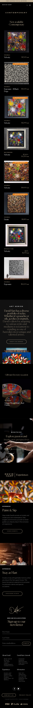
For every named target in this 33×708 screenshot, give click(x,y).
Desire (6, 219)
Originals (7, 55)
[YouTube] (18, 688)
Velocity (7, 57)
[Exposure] (16, 268)
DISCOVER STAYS (12, 593)
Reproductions (9, 248)
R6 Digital (26, 699)
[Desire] (16, 203)
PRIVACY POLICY (25, 695)
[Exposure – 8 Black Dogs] (16, 73)
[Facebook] (14, 688)
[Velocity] (16, 41)
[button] (15, 5)
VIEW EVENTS (12, 531)
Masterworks (8, 152)
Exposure (7, 284)
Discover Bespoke (16, 447)
